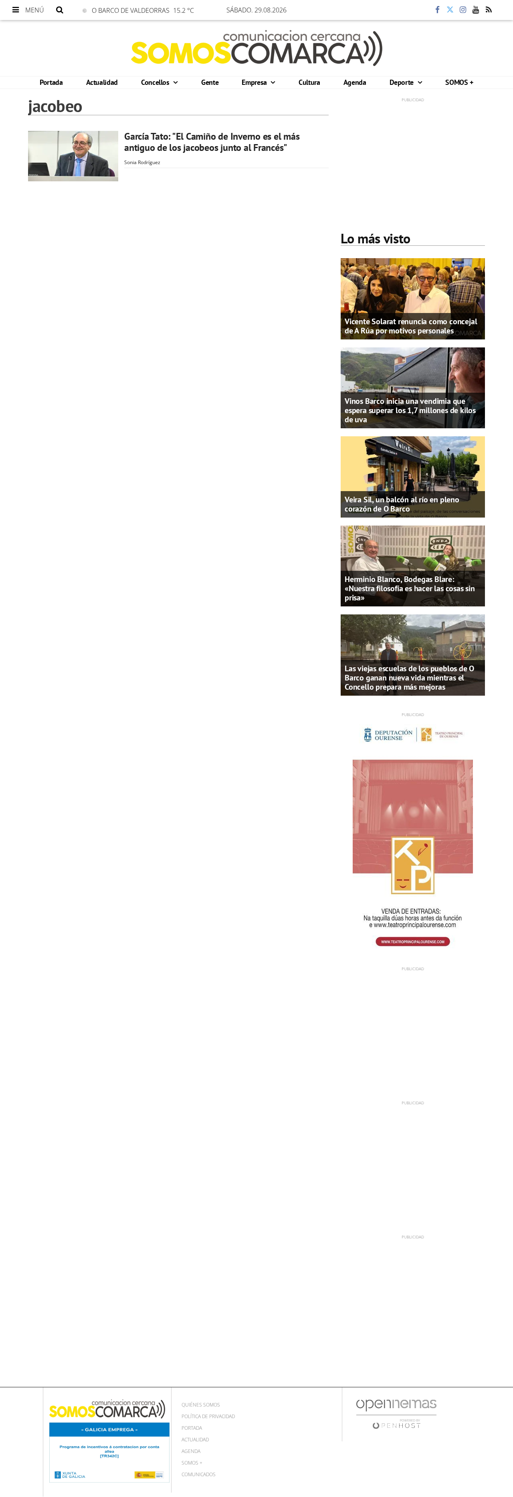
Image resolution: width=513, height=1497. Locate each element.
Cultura (309, 82)
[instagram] (462, 10)
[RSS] (488, 10)
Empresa (255, 82)
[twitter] (450, 10)
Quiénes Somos (201, 1404)
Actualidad (102, 82)
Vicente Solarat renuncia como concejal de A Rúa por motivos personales (411, 326)
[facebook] (437, 10)
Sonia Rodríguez (142, 162)
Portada (51, 82)
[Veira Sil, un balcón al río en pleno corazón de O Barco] (413, 476)
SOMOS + (459, 82)
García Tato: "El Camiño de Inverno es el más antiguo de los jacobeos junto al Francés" (211, 142)
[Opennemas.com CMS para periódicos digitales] (396, 1413)
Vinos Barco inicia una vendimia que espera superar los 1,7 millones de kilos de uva (410, 410)
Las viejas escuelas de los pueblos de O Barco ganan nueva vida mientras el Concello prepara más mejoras (409, 677)
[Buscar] (59, 10)
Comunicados (199, 1474)
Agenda (354, 82)
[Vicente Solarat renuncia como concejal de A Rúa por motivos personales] (413, 298)
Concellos (156, 82)
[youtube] (475, 10)
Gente (209, 82)
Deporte (403, 82)
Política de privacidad (208, 1416)
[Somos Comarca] (256, 48)
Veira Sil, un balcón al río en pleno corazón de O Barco (402, 504)
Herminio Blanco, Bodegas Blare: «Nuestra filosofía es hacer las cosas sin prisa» (410, 588)
